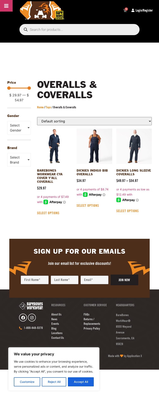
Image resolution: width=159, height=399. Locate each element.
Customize (27, 381)
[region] (53, 369)
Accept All (81, 381)
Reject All (54, 381)
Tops (48, 107)
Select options (48, 213)
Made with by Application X (125, 356)
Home (40, 107)
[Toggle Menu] (6, 6)
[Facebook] (23, 317)
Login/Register (144, 10)
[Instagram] (32, 317)
